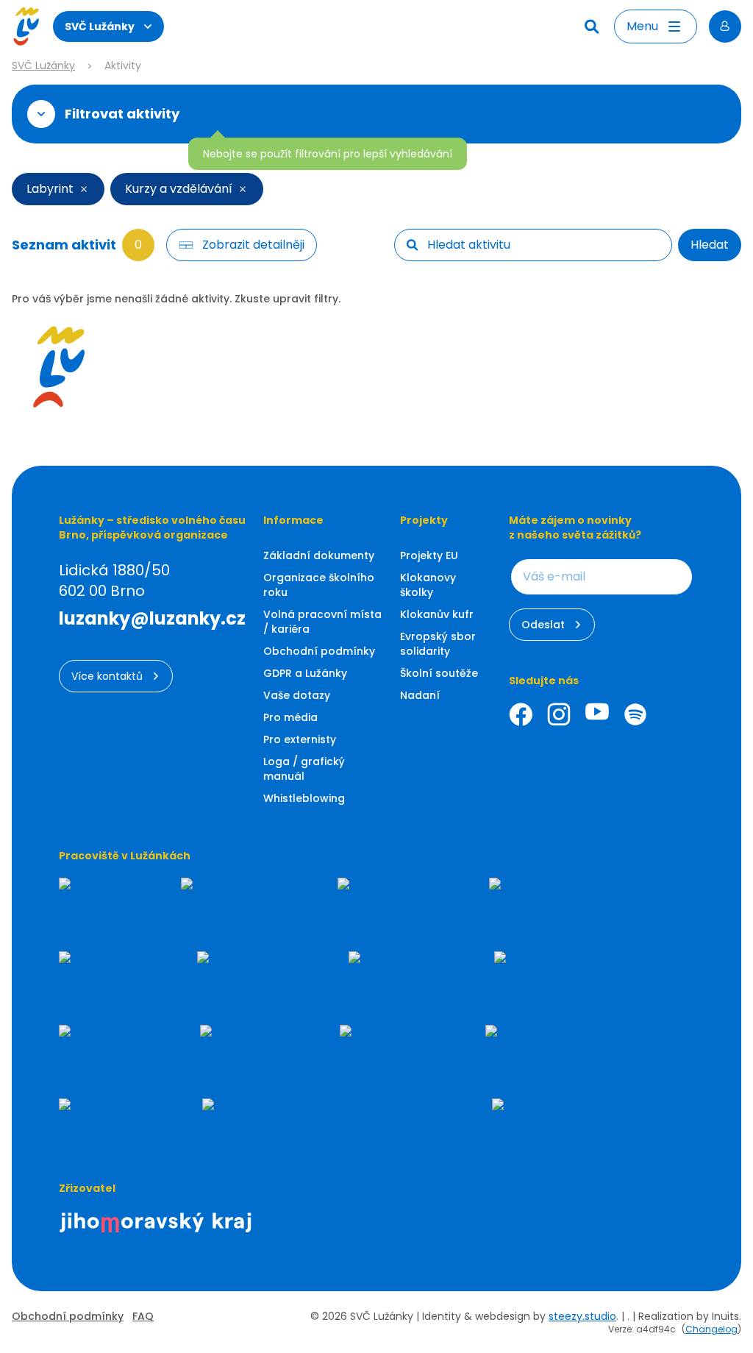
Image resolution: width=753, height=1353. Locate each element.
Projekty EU (429, 555)
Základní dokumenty (318, 555)
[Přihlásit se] (725, 26)
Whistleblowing (304, 798)
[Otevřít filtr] (41, 114)
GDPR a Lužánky (305, 673)
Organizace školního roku (318, 585)
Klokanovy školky (428, 585)
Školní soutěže (439, 673)
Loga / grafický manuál (304, 769)
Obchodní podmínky (319, 651)
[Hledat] (593, 26)
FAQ (143, 1316)
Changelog (711, 1329)
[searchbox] (543, 245)
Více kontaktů (107, 676)
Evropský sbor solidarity (438, 643)
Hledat (709, 244)
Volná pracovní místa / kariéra (322, 621)
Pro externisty (299, 739)
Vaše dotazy (296, 695)
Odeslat (543, 624)
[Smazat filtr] (84, 189)
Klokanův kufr (437, 614)
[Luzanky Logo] (26, 26)
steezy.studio (582, 1316)
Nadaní (420, 695)
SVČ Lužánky (100, 26)
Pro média (290, 717)
